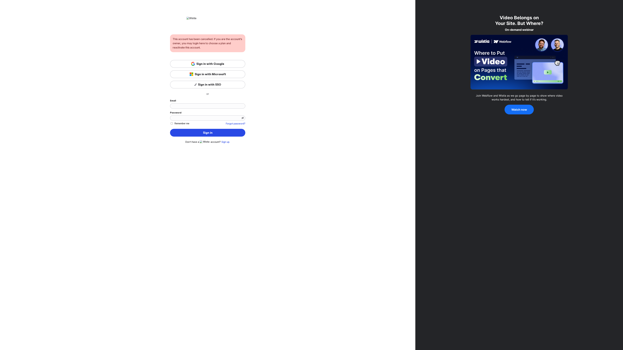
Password (175, 112)
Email (173, 100)
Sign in (208, 132)
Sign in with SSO (209, 84)
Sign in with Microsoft (210, 74)
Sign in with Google (210, 63)
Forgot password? (235, 123)
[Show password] (243, 118)
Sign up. (225, 142)
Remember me (182, 123)
